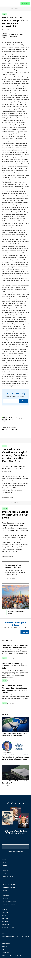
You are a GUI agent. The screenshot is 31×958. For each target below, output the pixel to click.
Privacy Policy (5, 952)
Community (6, 881)
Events (4, 909)
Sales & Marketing (9, 887)
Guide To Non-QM (8, 927)
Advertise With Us (6, 943)
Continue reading (7, 497)
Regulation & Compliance (11, 879)
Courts (5, 898)
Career (5, 890)
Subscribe (25, 3)
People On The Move (9, 904)
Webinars (5, 921)
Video (4, 915)
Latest (5, 865)
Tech (4, 14)
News (4, 859)
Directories (6, 924)
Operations (6, 895)
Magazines (5, 912)
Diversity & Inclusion (9, 901)
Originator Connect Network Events (15, 936)
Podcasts (5, 918)
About (4, 933)
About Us (4, 946)
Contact (4, 949)
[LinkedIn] (6, 430)
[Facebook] (3, 430)
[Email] (16, 430)
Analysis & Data (8, 876)
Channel (6, 870)
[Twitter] (13, 430)
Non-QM (5, 508)
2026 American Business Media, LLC (11, 955)
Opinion (5, 893)
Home (4, 862)
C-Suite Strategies (9, 884)
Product (6, 868)
